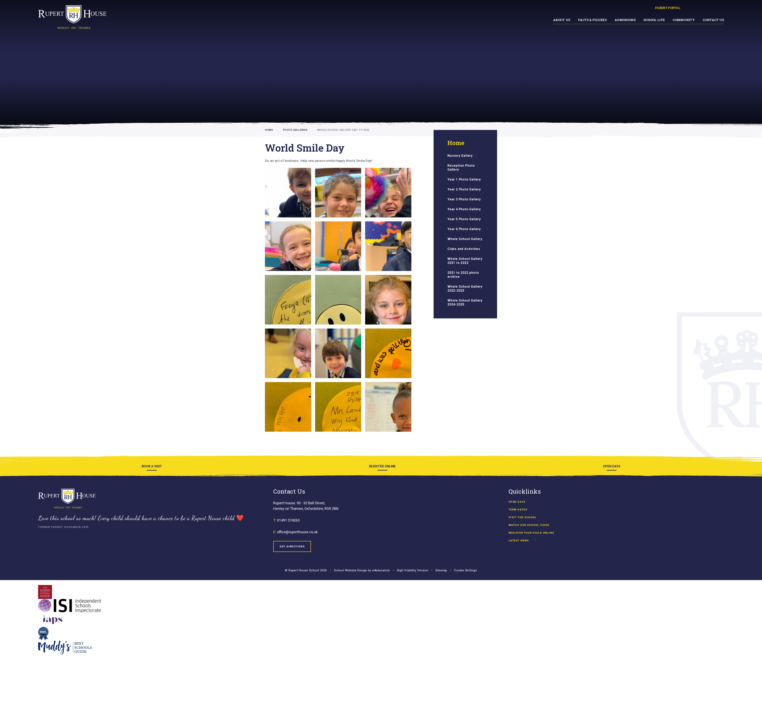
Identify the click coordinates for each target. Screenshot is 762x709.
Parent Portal (667, 8)
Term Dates (518, 509)
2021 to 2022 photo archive (463, 275)
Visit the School (523, 517)
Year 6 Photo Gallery (464, 229)
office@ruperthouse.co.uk (297, 532)
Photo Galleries (295, 129)
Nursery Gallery (460, 156)
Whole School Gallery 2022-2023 (464, 288)
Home (269, 129)
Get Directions (292, 546)
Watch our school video (529, 525)
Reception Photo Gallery (461, 167)
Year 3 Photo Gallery (464, 199)
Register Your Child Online (531, 532)
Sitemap (441, 570)
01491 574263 (288, 520)
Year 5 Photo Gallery (464, 219)
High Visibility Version (412, 570)
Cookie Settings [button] (465, 570)
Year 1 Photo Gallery (464, 179)
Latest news (519, 540)
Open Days (517, 501)
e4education (381, 570)
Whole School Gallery (464, 239)
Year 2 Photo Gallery (464, 189)
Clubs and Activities (463, 249)
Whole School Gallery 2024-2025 (464, 302)
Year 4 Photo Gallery (464, 209)
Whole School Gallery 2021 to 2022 (343, 129)
